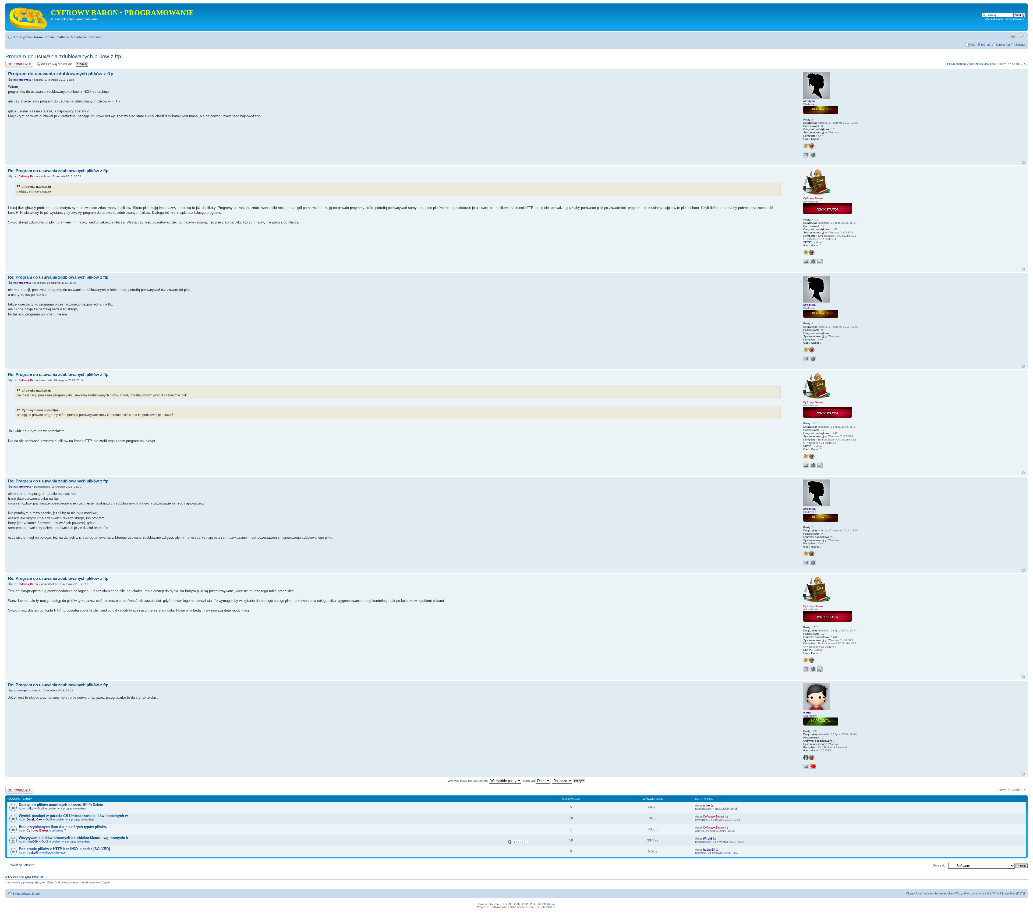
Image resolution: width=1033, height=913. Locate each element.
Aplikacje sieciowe (54, 852)
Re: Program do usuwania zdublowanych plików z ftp (58, 170)
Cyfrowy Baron (28, 176)
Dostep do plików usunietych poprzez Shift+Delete (61, 805)
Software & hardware (72, 37)
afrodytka (25, 79)
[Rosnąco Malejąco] (569, 780)
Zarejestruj (1003, 44)
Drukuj (1013, 36)
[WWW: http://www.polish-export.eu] (813, 155)
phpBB (498, 904)
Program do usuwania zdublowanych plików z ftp (63, 56)
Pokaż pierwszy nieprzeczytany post (971, 63)
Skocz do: (939, 865)
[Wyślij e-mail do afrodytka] (806, 155)
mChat (985, 44)
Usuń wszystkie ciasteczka (934, 893)
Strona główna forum (28, 37)
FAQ (972, 44)
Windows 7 (59, 830)
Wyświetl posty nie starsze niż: (468, 780)
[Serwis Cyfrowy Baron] (29, 17)
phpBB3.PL (549, 906)
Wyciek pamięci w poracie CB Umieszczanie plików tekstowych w (73, 816)
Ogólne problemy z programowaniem (61, 808)
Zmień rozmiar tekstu (1021, 36)
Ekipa (910, 893)
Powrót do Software (21, 864)
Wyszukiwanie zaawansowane (1005, 19)
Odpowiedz (12, 62)
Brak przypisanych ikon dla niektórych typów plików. (63, 827)
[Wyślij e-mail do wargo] (806, 766)
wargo (23, 690)
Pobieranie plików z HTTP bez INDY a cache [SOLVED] (64, 849)
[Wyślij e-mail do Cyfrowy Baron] (806, 261)
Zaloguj (1020, 44)
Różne (50, 37)
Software (96, 37)
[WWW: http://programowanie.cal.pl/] (813, 261)
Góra (1023, 162)
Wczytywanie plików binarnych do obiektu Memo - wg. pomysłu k (73, 838)
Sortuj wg (529, 780)
